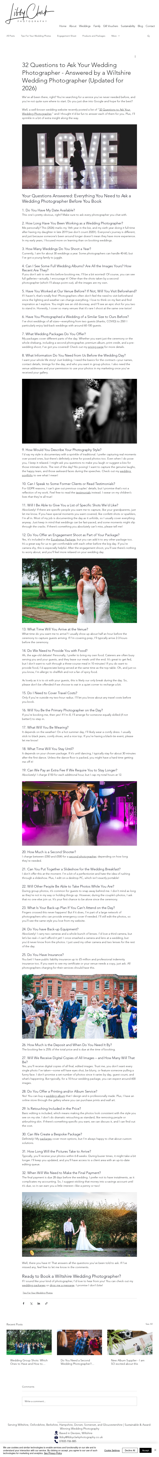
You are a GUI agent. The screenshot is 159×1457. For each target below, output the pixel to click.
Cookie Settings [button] (112, 1450)
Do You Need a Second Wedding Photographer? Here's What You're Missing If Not (79, 1362)
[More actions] (135, 56)
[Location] (56, 1433)
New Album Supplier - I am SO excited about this (127, 1362)
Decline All (130, 1450)
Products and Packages (93, 36)
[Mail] (56, 1437)
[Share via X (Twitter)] (31, 1303)
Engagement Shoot (66, 36)
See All (149, 1324)
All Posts (11, 36)
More (114, 36)
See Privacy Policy (53, 1453)
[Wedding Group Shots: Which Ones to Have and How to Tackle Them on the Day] (29, 1342)
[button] (84, 26)
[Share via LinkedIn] (38, 1303)
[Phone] (56, 1441)
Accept (145, 1450)
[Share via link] (46, 1303)
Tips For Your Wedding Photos (36, 36)
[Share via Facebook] (23, 1303)
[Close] (155, 1450)
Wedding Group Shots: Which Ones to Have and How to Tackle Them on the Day (29, 1362)
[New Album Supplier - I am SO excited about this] (129, 1342)
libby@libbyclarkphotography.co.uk (81, 1437)
